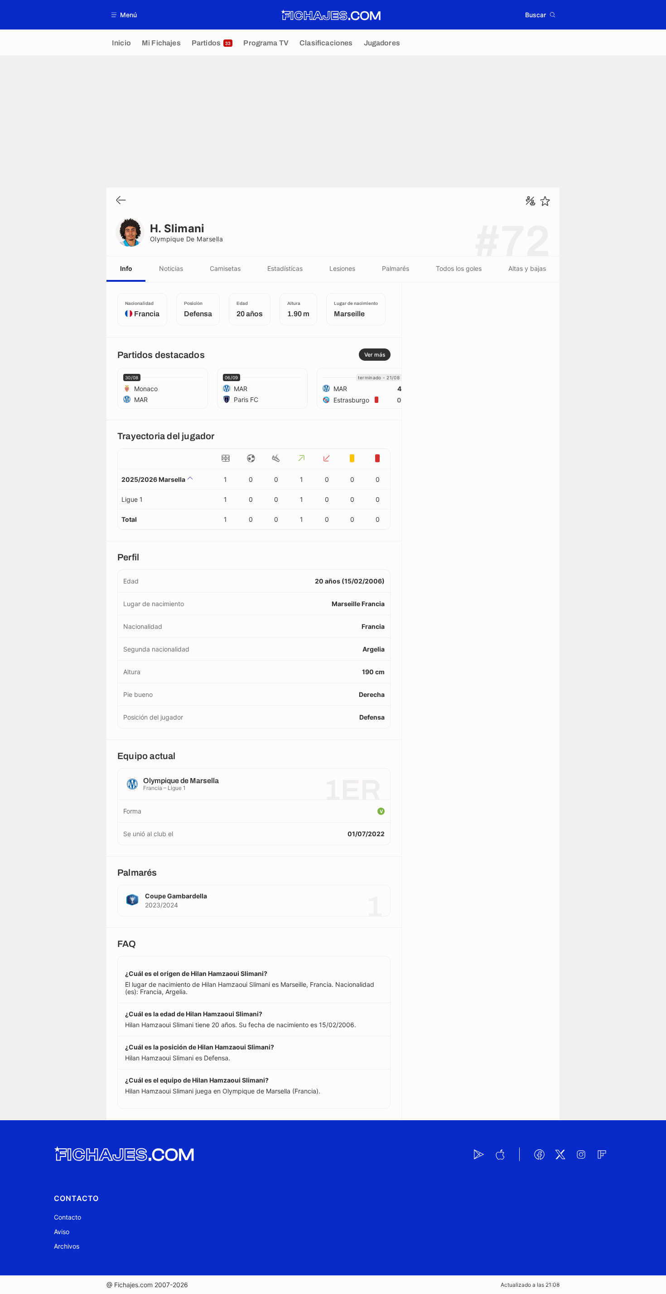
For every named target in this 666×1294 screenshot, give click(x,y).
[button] (124, 14)
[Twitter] (560, 1154)
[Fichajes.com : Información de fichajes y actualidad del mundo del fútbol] (331, 15)
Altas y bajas (527, 268)
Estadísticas (285, 268)
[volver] (121, 201)
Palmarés (395, 268)
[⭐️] (545, 201)
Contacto (67, 1217)
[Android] (479, 1154)
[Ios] (500, 1154)
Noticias (171, 268)
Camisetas (225, 268)
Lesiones (342, 268)
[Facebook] (539, 1154)
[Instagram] (581, 1154)
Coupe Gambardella (176, 896)
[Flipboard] (601, 1154)
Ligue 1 (132, 499)
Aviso (61, 1231)
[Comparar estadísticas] (530, 201)
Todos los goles (459, 268)
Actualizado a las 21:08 (530, 1284)
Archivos (66, 1246)
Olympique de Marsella (186, 239)
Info (126, 268)
